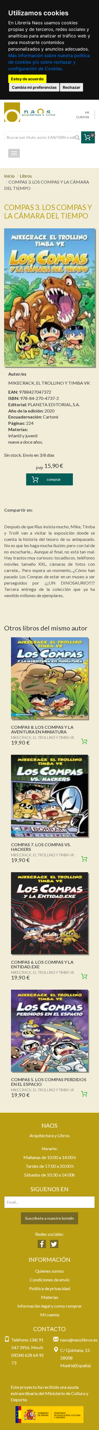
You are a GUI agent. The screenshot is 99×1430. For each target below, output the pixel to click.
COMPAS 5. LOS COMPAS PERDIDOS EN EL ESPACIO (48, 1082)
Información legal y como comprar (49, 1305)
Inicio (9, 175)
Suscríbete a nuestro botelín (49, 1218)
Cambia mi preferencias (34, 87)
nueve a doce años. (25, 441)
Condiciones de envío (50, 1279)
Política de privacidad (49, 1288)
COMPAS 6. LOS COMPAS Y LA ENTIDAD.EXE (42, 964)
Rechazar (71, 87)
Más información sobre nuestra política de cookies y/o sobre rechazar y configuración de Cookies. (49, 62)
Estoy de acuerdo (27, 78)
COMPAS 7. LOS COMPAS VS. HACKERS (41, 847)
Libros (26, 175)
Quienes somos (49, 1270)
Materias (49, 1297)
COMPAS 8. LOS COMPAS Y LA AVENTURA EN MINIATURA (42, 729)
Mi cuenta (49, 1314)
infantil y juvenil (22, 435)
